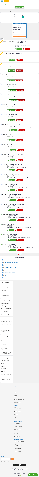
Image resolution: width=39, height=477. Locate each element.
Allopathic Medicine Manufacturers (19, 445)
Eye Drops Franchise (17, 423)
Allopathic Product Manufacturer (6, 305)
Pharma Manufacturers (17, 451)
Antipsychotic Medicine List (5, 360)
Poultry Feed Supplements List (6, 374)
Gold (20, 19)
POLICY (15, 392)
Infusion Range (3, 368)
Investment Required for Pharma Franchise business (6, 346)
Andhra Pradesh (24, 21)
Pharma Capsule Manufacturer (6, 314)
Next (19, 36)
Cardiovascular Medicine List (5, 376)
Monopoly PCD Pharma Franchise (6, 324)
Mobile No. (14, 30)
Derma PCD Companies (17, 432)
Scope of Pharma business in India (6, 350)
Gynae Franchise (3, 292)
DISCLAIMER (15, 395)
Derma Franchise (3, 290)
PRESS (15, 417)
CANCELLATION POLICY (17, 396)
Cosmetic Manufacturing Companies (5, 328)
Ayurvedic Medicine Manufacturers (19, 442)
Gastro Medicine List (4, 361)
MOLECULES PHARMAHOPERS (18, 418)
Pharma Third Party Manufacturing (6, 321)
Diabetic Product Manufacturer (6, 309)
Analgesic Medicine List (4, 363)
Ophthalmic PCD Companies (18, 426)
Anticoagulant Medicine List (5, 379)
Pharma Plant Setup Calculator (19, 402)
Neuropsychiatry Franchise (5, 293)
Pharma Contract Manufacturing (18, 452)
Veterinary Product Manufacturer (6, 308)
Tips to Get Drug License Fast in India (6, 341)
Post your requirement (19, 7)
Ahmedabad (13, 21)
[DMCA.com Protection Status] (19, 475)
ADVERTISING (16, 414)
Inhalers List (3, 371)
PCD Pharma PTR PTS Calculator (19, 399)
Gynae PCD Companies (17, 429)
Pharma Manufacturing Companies (6, 326)
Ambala (19, 21)
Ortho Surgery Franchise (5, 295)
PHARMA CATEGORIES (17, 410)
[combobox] (18, 5)
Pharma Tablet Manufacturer (5, 313)
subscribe (12, 458)
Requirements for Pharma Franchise (5, 349)
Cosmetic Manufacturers (17, 448)
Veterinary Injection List (4, 358)
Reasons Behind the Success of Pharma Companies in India (6, 353)
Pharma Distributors (17, 436)
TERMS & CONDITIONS (17, 393)
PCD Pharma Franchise (4, 319)
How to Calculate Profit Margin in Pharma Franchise (6, 344)
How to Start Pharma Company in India (6, 339)
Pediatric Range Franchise (5, 296)
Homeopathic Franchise (5, 287)
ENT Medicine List (4, 365)
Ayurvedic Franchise (4, 284)
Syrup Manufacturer (4, 311)
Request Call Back (33, 474)
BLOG (15, 407)
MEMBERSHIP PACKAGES (17, 398)
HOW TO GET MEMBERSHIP (18, 408)
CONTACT (15, 389)
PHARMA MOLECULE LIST (17, 411)
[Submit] (5, 5)
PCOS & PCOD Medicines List (5, 377)
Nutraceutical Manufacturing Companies (5, 331)
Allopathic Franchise (4, 285)
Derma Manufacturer (4, 306)
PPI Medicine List (3, 366)
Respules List (3, 369)
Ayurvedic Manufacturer (5, 303)
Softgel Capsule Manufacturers (18, 444)
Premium (23, 19)
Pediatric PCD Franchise (17, 433)
